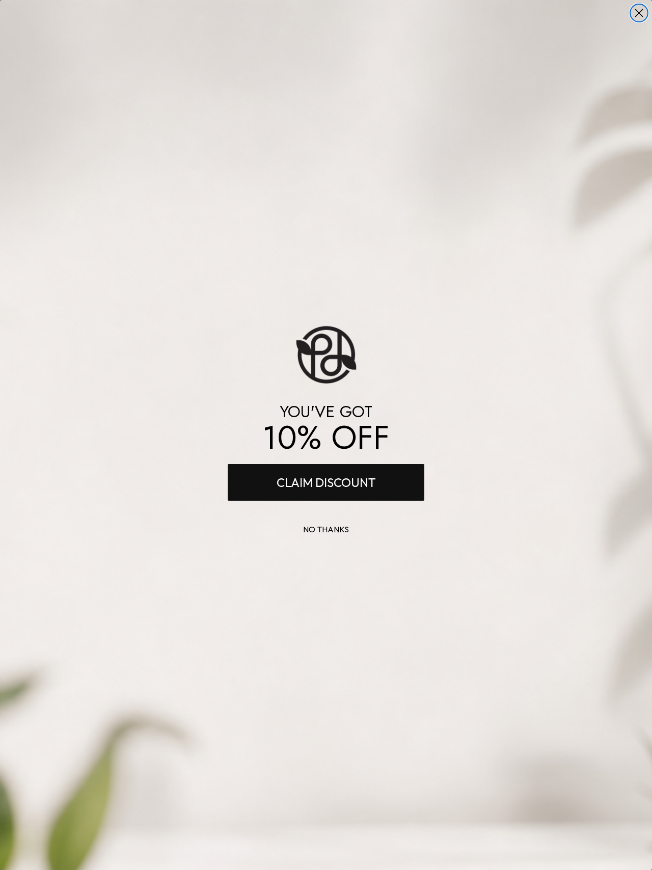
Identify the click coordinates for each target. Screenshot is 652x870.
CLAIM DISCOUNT (326, 482)
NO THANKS (326, 529)
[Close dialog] (639, 13)
